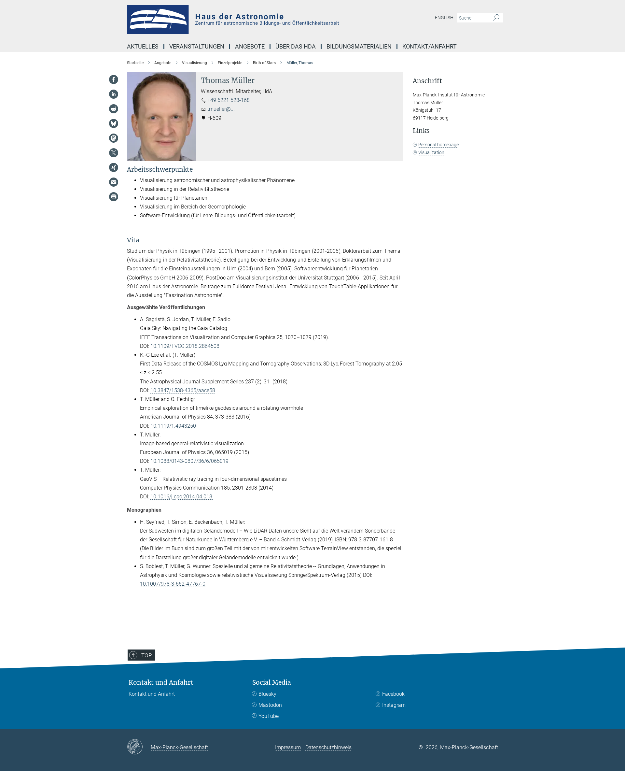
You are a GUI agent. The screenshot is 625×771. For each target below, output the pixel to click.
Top (146, 655)
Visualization (431, 152)
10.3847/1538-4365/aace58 (182, 390)
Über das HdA (295, 46)
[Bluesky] (113, 123)
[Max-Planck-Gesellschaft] (139, 747)
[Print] (113, 197)
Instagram (394, 705)
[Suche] (496, 17)
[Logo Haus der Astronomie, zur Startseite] (249, 19)
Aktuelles (143, 46)
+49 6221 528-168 (228, 100)
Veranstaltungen (196, 46)
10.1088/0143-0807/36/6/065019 (189, 461)
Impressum (288, 747)
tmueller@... (221, 109)
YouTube (268, 716)
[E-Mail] (113, 182)
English (444, 17)
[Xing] (113, 167)
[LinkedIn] (113, 94)
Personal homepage (438, 144)
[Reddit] (113, 109)
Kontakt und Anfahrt (161, 682)
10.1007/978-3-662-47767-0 (172, 584)
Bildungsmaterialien (359, 46)
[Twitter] (113, 153)
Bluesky (267, 694)
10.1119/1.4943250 (173, 426)
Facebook (393, 694)
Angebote (250, 46)
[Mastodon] (113, 138)
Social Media (271, 682)
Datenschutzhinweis (328, 747)
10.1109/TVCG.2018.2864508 (184, 346)
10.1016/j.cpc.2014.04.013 (182, 496)
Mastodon (270, 705)
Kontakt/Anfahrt (429, 46)
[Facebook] (113, 79)
